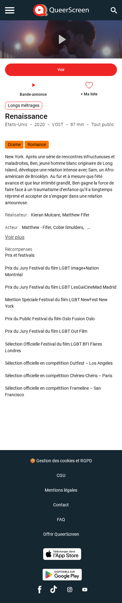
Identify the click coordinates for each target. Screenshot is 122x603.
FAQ (61, 519)
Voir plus (14, 237)
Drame (14, 144)
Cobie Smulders (68, 227)
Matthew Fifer (75, 214)
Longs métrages (23, 105)
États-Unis (16, 124)
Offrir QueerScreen (61, 534)
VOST (57, 124)
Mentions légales (61, 490)
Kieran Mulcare (45, 214)
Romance (37, 144)
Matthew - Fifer (36, 227)
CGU (61, 475)
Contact (61, 504)
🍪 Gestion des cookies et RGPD (61, 460)
